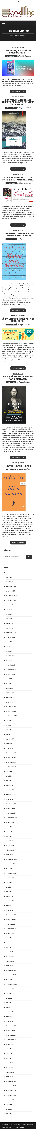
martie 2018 (10, 693)
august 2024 (10, 605)
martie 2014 (10, 901)
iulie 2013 (9, 938)
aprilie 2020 (10, 656)
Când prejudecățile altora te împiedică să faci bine (18, 51)
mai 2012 (8, 1003)
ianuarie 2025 (10, 591)
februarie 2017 (10, 744)
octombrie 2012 (11, 980)
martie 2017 (10, 739)
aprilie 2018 (9, 688)
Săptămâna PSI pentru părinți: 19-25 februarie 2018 (18, 319)
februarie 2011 (10, 1072)
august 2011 (9, 1044)
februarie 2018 (10, 697)
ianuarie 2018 (10, 702)
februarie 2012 (10, 1017)
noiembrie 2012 (11, 975)
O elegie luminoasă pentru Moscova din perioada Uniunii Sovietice (18, 234)
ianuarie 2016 (10, 799)
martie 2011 (9, 1067)
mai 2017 (9, 730)
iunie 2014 (9, 887)
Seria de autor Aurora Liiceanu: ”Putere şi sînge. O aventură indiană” (18, 178)
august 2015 (10, 822)
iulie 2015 (9, 827)
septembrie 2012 (11, 984)
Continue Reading (18, 91)
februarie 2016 (10, 795)
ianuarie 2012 (10, 1021)
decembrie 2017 (11, 707)
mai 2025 (9, 577)
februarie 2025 (11, 586)
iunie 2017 (9, 725)
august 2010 (10, 1100)
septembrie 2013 (11, 929)
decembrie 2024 (11, 596)
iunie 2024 (9, 614)
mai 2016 (9, 781)
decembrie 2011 (11, 1026)
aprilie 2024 (10, 623)
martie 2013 (10, 956)
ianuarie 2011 (10, 1077)
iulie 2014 (9, 882)
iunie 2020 (9, 651)
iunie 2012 (9, 998)
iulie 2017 (9, 721)
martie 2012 (10, 1012)
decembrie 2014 (11, 859)
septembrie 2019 (11, 670)
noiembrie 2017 (11, 711)
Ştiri (22, 174)
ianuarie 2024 (10, 637)
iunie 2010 (9, 1109)
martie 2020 (10, 660)
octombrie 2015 (11, 813)
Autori (14, 47)
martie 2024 (10, 628)
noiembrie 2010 (11, 1086)
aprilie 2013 (9, 952)
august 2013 (10, 933)
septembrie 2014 (11, 873)
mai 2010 (9, 1114)
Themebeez (20, 1127)
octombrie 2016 (11, 762)
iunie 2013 (9, 943)
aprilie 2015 (9, 841)
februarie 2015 (10, 850)
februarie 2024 (11, 633)
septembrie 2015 (11, 818)
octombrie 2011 (11, 1035)
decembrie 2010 (11, 1081)
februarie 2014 (10, 906)
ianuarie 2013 (10, 966)
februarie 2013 (10, 961)
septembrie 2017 (11, 716)
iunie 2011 (9, 1054)
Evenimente (22, 315)
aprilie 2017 (9, 734)
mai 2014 (9, 892)
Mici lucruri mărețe (8, 81)
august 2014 (10, 878)
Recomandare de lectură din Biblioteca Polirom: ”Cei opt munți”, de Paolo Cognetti (18, 102)
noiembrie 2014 (11, 864)
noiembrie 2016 (11, 758)
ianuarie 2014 (10, 910)
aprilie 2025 (10, 582)
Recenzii (22, 47)
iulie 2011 (8, 1049)
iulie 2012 (9, 993)
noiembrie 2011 (10, 1030)
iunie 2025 (9, 572)
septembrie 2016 (11, 767)
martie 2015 (10, 845)
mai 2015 (9, 836)
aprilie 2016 (9, 785)
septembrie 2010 (11, 1095)
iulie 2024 (9, 610)
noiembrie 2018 (11, 674)
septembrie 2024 (11, 600)
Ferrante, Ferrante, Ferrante (18, 465)
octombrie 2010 (11, 1091)
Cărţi (17, 47)
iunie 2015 (9, 832)
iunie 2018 (9, 679)
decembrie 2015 (11, 804)
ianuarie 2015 (10, 855)
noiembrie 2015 (11, 808)
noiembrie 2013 (11, 919)
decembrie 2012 (11, 970)
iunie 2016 (9, 776)
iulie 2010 (9, 1104)
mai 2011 (8, 1058)
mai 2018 (9, 684)
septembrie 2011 (11, 1040)
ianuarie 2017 (10, 748)
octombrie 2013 (11, 924)
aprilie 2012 (9, 1007)
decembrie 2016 (11, 753)
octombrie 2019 (11, 665)
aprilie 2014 (9, 896)
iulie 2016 (9, 771)
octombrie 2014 (11, 869)
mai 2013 (8, 947)
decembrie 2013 (11, 915)
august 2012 (10, 989)
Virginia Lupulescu (25, 56)
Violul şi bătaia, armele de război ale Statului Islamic (18, 377)
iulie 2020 (9, 647)
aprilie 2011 (9, 1063)
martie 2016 (10, 790)
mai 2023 (9, 642)
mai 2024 (9, 619)
